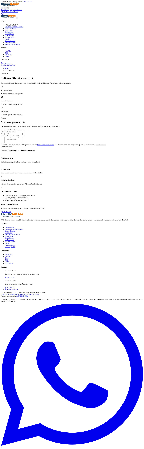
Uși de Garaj (9, 30)
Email (2, 134)
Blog (8, 10)
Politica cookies (22, 294)
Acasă (7, 68)
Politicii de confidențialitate (45, 145)
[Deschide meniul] (3, 14)
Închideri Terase (10, 37)
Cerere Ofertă (9, 263)
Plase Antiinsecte (10, 41)
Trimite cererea (101, 145)
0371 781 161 (10, 287)
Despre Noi (13, 10)
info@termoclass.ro (12, 289)
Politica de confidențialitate (9, 294)
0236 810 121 (27, 1)
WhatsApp (11, 65)
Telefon (3, 132)
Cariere (7, 258)
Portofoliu (4, 10)
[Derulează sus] (1, 447)
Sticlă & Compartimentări (12, 44)
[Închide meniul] (17, 18)
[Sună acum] (2, 14)
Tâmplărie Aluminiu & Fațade (14, 27)
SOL (26, 296)
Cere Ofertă (14, 12)
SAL (22, 296)
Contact (19, 10)
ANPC (18, 296)
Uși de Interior (9, 34)
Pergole (7, 39)
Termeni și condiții (33, 294)
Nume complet (6, 130)
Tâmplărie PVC (9, 227)
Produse (4, 8)
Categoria (4, 136)
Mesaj (3, 143)
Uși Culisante (9, 32)
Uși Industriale (9, 35)
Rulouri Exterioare (10, 28)
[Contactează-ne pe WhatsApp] (72, 445)
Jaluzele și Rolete (10, 42)
